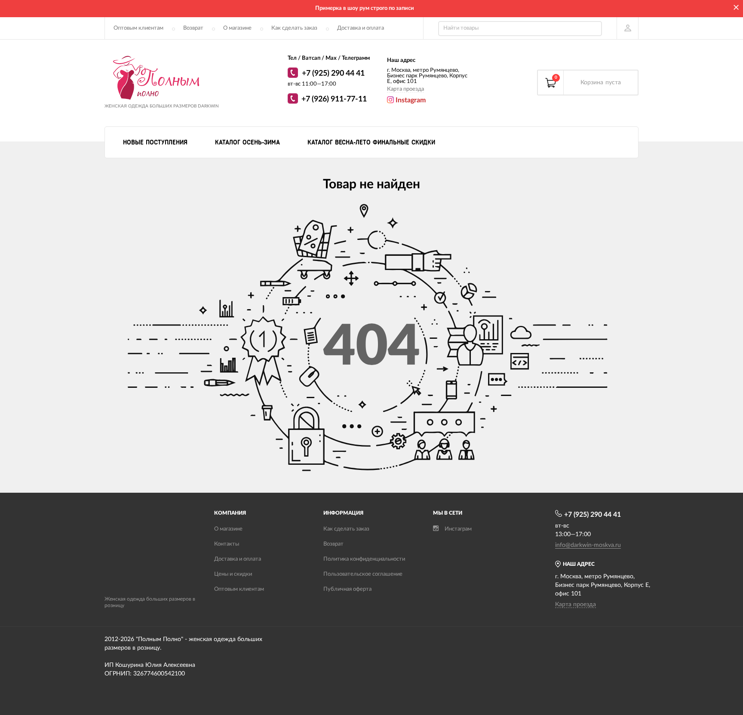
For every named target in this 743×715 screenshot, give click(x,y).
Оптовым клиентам (138, 28)
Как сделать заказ (294, 28)
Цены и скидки (233, 574)
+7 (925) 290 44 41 (333, 73)
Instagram (410, 100)
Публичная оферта (347, 589)
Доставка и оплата (360, 28)
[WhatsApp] (294, 74)
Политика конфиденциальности (364, 559)
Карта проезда (405, 89)
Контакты (226, 544)
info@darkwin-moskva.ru (588, 545)
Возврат (193, 28)
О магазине (237, 28)
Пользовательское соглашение (362, 574)
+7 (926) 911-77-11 (334, 99)
